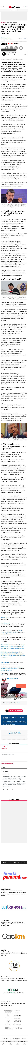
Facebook (14, 668)
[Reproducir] (4, 54)
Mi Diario (8, 1013)
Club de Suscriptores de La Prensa (9, 1021)
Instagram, (4, 668)
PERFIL (24, 1044)
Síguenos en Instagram (15, 710)
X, (11, 668)
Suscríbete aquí (5, 662)
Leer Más (24, 738)
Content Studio (17, 1016)
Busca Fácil (17, 1018)
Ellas (17, 1013)
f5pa (17, 1021)
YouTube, (19, 667)
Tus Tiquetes (8, 1018)
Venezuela (8, 702)
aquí (2, 674)
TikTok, (9, 668)
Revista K (8, 1015)
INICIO (3, 1044)
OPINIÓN (10, 1044)
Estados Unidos (16, 702)
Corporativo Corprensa (9, 1011)
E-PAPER (17, 1044)
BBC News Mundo (6, 38)
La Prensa (17, 1011)
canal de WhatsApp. (6, 670)
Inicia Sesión (14, 10)
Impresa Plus (17, 1024)
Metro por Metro (8, 1025)
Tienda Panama (9, 1028)
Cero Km (17, 1028)
